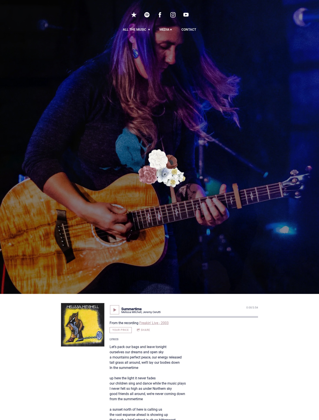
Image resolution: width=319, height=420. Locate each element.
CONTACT (188, 30)
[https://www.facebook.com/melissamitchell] (160, 14)
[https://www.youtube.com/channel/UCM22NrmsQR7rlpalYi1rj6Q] (186, 14)
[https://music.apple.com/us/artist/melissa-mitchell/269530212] (133, 14)
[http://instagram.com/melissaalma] (173, 14)
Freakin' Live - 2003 (154, 323)
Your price (120, 330)
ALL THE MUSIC (135, 30)
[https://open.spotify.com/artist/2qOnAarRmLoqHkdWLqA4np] (147, 14)
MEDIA (164, 30)
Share (145, 330)
